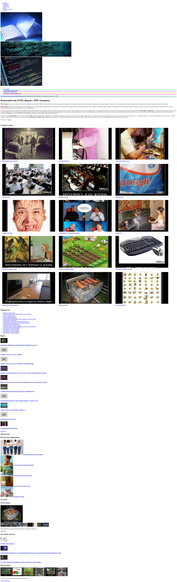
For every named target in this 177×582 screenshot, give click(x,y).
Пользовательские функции (9, 320)
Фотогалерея (6, 6)
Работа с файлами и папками (10, 317)
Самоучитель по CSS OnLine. (10, 92)
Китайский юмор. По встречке (8, 419)
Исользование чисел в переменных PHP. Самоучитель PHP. (17, 314)
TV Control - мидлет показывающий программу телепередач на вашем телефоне (21, 562)
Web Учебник (6, 89)
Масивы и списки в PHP (9, 312)
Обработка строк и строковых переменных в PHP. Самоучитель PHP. (19, 326)
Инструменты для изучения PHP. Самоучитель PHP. (15, 321)
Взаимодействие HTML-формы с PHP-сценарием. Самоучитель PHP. (19, 319)
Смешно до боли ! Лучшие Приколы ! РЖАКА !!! (13, 410)
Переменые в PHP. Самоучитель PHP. (12, 325)
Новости (5, 3)
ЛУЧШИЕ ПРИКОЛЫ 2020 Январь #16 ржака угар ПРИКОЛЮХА (17, 391)
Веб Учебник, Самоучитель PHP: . (11, 324)
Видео (4, 8)
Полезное (5, 5)
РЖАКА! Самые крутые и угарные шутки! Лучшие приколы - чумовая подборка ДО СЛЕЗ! (24, 382)
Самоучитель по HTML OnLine (10, 90)
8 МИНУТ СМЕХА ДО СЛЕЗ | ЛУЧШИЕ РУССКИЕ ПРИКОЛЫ (17, 363)
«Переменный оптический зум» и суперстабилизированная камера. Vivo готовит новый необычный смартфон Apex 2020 (31, 553)
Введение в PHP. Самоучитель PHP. (11, 327)
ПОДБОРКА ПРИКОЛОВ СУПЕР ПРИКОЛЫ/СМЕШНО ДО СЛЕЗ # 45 (19, 345)
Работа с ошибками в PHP (9, 316)
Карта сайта (3, 531)
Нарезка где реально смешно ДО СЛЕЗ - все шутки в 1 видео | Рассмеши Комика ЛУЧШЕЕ (23, 373)
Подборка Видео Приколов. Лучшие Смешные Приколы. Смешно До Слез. (19, 400)
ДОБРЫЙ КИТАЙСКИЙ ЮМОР (9, 428)
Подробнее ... (4, 431)
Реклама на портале (8, 9)
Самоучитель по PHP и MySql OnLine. (12, 93)
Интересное (6, 4)
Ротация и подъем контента (7, 543)
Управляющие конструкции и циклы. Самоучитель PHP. (16, 322)
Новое (4, 10)
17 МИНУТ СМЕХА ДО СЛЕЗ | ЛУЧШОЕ (11, 354)
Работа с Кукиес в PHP (8, 315)
